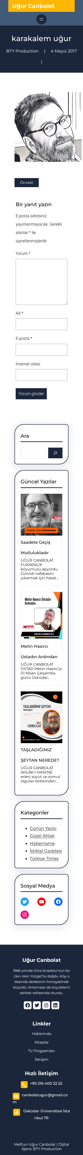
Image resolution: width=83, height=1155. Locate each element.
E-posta (24, 338)
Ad (19, 313)
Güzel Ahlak (42, 835)
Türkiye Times (44, 858)
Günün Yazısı (43, 828)
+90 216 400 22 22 (46, 1083)
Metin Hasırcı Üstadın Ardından (39, 651)
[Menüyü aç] (41, 19)
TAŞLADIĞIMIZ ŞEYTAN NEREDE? (40, 755)
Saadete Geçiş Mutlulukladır (35, 547)
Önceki (26, 182)
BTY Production (47, 1149)
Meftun (21, 1144)
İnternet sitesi (28, 363)
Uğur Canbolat (33, 6)
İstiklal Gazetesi (46, 850)
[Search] (55, 453)
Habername (42, 843)
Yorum (23, 253)
